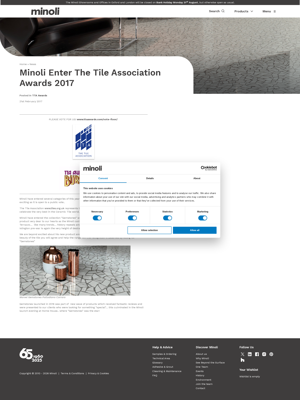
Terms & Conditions (72, 373)
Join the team (204, 383)
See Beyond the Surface (210, 362)
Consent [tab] (103, 178)
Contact (200, 388)
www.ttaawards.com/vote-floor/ (97, 119)
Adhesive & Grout (162, 366)
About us (201, 353)
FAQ (154, 375)
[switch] (132, 217)
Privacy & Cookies (98, 373)
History (200, 375)
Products (241, 11)
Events (200, 371)
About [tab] (196, 178)
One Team (202, 366)
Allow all (194, 230)
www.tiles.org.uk (54, 208)
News (33, 64)
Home (23, 64)
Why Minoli (202, 358)
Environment (203, 379)
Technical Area (161, 358)
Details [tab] (150, 178)
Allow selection (149, 230)
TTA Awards (39, 95)
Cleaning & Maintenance (166, 371)
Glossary (157, 362)
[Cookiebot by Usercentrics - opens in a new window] (203, 168)
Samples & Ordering (164, 353)
